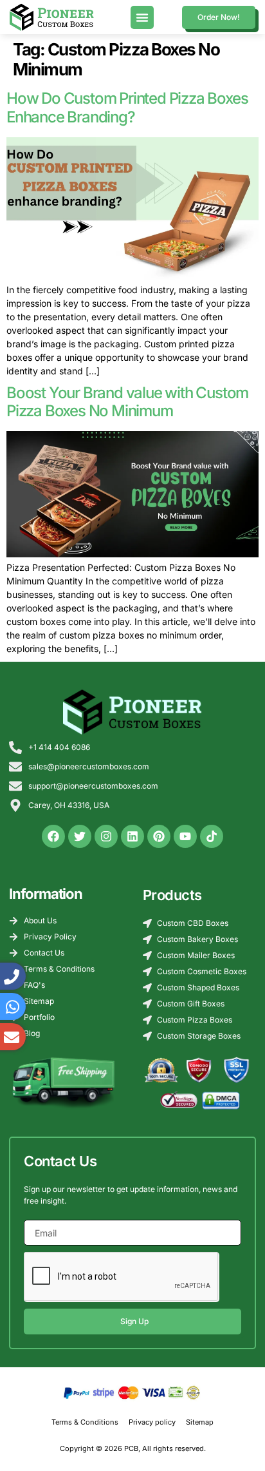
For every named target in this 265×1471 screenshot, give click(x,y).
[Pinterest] (158, 836)
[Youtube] (185, 836)
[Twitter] (79, 836)
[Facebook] (53, 836)
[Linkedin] (132, 836)
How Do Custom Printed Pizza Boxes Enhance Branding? (127, 107)
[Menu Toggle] (142, 17)
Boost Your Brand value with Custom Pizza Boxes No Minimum (127, 402)
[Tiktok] (211, 836)
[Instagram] (106, 836)
